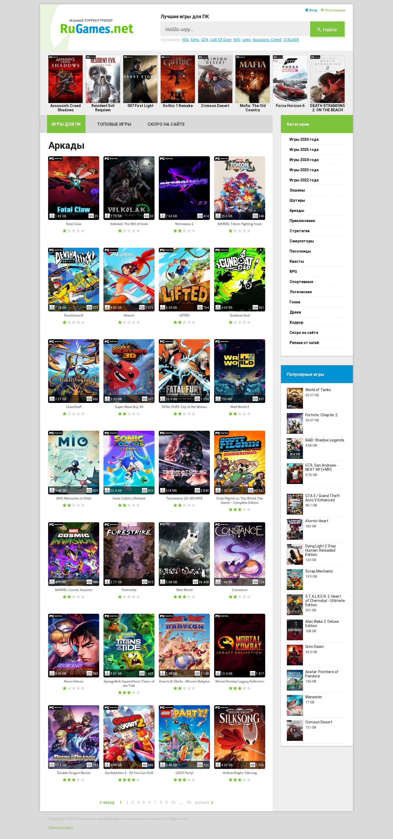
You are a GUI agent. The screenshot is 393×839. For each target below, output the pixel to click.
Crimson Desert (215, 106)
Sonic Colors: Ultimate (129, 498)
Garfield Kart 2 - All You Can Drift (129, 773)
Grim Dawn (314, 646)
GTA (204, 39)
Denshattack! (73, 315)
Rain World (184, 590)
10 (173, 802)
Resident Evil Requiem (102, 108)
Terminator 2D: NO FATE (184, 498)
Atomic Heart (316, 521)
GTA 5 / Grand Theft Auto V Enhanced (322, 498)
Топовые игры (114, 124)
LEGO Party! (184, 773)
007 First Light (140, 106)
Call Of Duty (221, 39)
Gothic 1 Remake (178, 106)
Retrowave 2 (184, 224)
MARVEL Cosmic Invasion (73, 590)
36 (189, 802)
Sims (195, 39)
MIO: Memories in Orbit (73, 498)
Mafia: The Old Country (253, 108)
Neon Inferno (73, 681)
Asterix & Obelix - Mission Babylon (184, 681)
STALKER (291, 39)
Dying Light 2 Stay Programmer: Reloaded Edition (320, 550)
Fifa (185, 39)
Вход (313, 10)
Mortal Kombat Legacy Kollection (239, 681)
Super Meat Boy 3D (129, 407)
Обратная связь (60, 827)
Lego (246, 39)
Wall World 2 (239, 407)
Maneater (313, 697)
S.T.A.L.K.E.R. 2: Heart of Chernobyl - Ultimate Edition (325, 600)
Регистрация (335, 10)
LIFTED (184, 315)
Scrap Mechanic (319, 571)
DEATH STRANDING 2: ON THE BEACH (327, 108)
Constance (240, 590)
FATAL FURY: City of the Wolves (184, 407)
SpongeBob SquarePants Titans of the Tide (129, 683)
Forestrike (129, 590)
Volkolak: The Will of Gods (129, 224)
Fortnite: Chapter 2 (321, 415)
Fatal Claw (73, 224)
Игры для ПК (66, 124)
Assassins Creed (267, 39)
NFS (236, 39)
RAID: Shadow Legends (324, 440)
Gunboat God (240, 315)
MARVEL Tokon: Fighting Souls (240, 224)
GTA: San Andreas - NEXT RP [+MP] (321, 467)
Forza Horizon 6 (290, 106)
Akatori (129, 315)
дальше (202, 802)
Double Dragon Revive (73, 773)
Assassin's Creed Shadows (65, 108)
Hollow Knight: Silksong (240, 773)
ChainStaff (74, 407)
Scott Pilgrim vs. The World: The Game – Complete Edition (239, 500)
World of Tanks (318, 390)
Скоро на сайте (166, 124)
